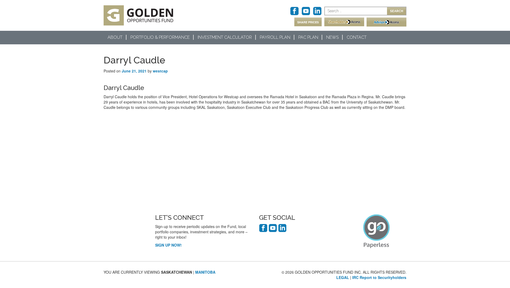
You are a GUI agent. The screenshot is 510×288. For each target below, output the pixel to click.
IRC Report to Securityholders (379, 277)
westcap (160, 71)
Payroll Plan (275, 37)
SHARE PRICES (308, 22)
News (332, 37)
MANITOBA (205, 272)
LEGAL (342, 277)
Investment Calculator (225, 37)
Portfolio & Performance (160, 37)
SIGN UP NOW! (168, 245)
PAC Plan (308, 37)
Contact (357, 37)
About (115, 37)
